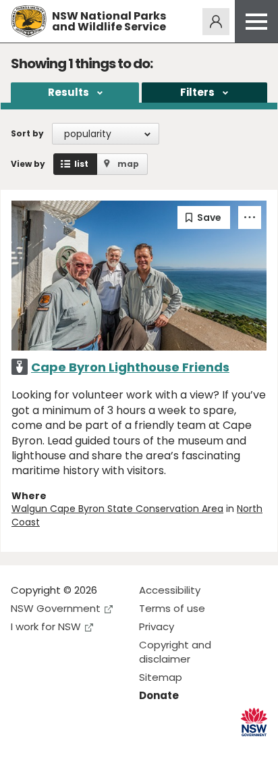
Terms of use (172, 608)
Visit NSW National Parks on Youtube (81, 748)
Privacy (156, 626)
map (128, 164)
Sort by (27, 133)
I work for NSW (46, 626)
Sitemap (160, 677)
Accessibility (169, 590)
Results (68, 92)
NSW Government (56, 608)
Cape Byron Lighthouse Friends (130, 367)
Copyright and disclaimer (175, 652)
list (81, 164)
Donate (159, 695)
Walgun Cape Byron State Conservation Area (117, 508)
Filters (197, 92)
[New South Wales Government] (254, 722)
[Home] (29, 21)
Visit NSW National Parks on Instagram (52, 748)
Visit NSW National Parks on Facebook (23, 748)
